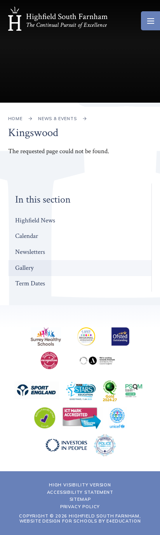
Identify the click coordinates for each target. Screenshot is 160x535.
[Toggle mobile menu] (150, 20)
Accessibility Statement (80, 492)
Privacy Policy (80, 506)
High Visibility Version (80, 485)
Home (15, 118)
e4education (123, 521)
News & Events (57, 118)
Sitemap (80, 499)
